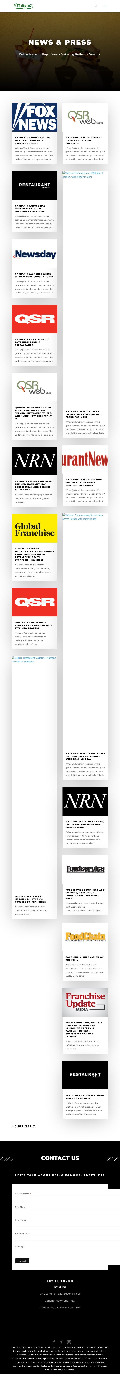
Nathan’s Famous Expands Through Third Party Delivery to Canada (84, 482)
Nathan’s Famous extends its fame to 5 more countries (84, 140)
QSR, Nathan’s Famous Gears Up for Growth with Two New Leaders (34, 625)
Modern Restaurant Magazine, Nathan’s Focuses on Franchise (30, 899)
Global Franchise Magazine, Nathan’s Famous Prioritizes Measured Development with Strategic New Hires (34, 554)
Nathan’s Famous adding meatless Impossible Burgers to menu (32, 140)
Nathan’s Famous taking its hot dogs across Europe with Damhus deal (85, 756)
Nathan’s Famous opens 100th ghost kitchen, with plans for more (84, 414)
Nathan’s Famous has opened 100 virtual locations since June (30, 209)
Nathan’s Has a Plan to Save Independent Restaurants (32, 342)
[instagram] (69, 1342)
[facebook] (54, 1342)
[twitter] (61, 1342)
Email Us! (60, 1286)
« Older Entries (24, 1126)
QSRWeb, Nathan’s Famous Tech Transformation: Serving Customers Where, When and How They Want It (33, 413)
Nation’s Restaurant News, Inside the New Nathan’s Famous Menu (85, 824)
